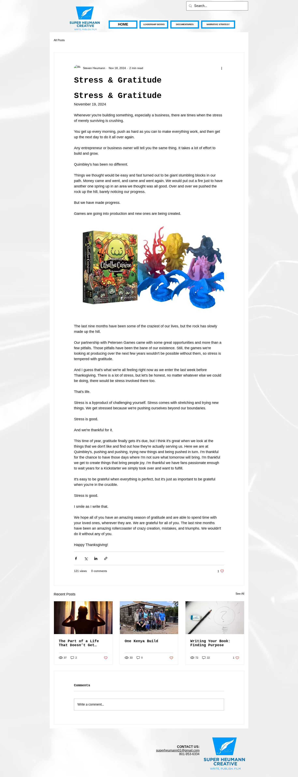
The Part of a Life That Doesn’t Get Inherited (79, 643)
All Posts (59, 40)
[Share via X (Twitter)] (86, 558)
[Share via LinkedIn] (96, 558)
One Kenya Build (141, 641)
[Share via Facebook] (76, 558)
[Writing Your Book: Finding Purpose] (214, 617)
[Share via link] (106, 558)
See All (240, 593)
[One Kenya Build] (149, 617)
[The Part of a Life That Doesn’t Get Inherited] (83, 617)
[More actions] (221, 68)
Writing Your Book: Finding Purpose (210, 643)
